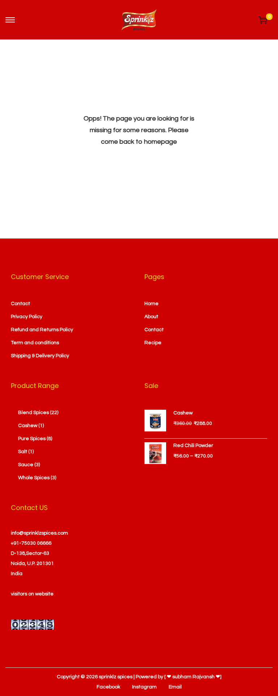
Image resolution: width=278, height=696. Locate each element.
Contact (20, 303)
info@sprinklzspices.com (39, 533)
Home (151, 303)
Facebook (108, 686)
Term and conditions (35, 342)
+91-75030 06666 (31, 543)
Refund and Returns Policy (42, 329)
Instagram (144, 686)
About (151, 316)
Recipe (152, 342)
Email (175, 686)
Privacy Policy (26, 316)
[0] (262, 20)
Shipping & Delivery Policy (40, 355)
